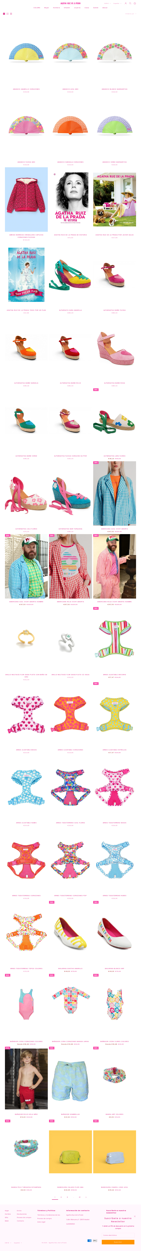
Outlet (95, 8)
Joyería (77, 8)
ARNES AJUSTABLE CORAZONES (70, 750)
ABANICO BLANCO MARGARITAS (114, 89)
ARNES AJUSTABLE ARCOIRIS (114, 675)
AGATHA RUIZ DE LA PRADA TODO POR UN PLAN (26, 310)
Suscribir (118, 1242)
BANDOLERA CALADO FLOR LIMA (70, 1187)
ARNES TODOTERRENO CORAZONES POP (70, 896)
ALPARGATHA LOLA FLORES (26, 529)
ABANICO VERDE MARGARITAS (114, 162)
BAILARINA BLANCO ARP (114, 969)
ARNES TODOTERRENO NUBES (114, 896)
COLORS (37, 8)
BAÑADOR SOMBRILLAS (70, 1114)
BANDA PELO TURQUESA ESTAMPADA (26, 1187)
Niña (6, 1217)
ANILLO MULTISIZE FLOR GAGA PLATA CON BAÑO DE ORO (26, 676)
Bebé (7, 1221)
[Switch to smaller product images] (7, 14)
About (104, 8)
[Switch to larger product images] (4, 14)
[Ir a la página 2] (86, 1197)
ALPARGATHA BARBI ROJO (70, 383)
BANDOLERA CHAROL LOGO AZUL (114, 1187)
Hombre (56, 8)
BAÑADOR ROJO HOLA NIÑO (26, 1114)
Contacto (20, 1221)
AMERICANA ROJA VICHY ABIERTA (70, 602)
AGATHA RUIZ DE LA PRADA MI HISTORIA (70, 235)
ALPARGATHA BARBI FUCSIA (115, 310)
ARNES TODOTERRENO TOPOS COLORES (26, 969)
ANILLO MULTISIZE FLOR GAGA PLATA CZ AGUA (70, 675)
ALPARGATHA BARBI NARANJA (26, 383)
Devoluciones (22, 1214)
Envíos (19, 1211)
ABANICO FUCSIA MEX (26, 162)
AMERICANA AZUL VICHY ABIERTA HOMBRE (26, 602)
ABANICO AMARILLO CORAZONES (26, 89)
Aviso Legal (41, 1222)
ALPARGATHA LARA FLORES (115, 456)
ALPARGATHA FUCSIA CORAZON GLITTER (70, 456)
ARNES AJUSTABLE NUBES (26, 823)
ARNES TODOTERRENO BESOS (115, 823)
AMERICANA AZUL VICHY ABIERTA (114, 529)
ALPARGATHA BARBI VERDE (26, 456)
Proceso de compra (24, 1217)
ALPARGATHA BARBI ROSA (114, 383)
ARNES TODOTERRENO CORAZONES (26, 896)
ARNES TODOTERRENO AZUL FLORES (70, 823)
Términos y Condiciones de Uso (48, 1215)
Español (116, 3)
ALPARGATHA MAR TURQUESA (70, 529)
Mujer (46, 8)
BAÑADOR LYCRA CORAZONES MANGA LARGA (70, 1041)
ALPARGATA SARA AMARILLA (70, 310)
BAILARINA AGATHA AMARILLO (70, 969)
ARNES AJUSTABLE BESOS (26, 750)
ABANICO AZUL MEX (71, 89)
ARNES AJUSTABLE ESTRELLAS (115, 750)
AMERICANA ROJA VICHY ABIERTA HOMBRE (114, 602)
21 (80, 1197)
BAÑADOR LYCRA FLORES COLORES (114, 1041)
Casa (87, 8)
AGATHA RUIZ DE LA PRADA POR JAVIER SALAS (115, 235)
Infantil (67, 8)
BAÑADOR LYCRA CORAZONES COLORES (26, 1041)
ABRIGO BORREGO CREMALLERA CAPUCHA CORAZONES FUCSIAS (26, 236)
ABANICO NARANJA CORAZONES (70, 162)
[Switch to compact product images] (11, 14)
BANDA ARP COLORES (114, 1114)
